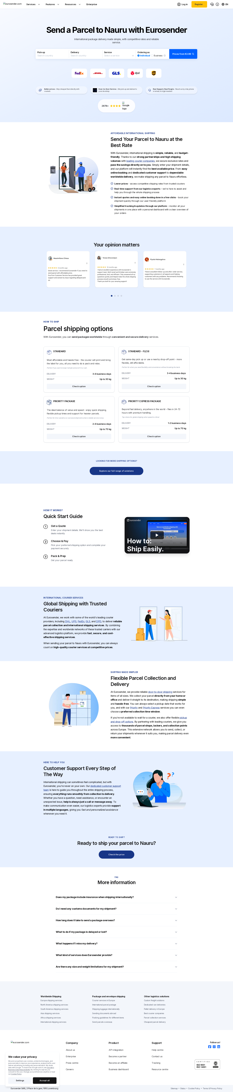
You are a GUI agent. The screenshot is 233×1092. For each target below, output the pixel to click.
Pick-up (41, 52)
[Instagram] (213, 1047)
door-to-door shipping (160, 691)
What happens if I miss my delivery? (76, 943)
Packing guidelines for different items (108, 1017)
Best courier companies (154, 1013)
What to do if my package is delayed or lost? (81, 931)
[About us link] (217, 4)
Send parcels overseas (102, 1022)
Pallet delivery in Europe (154, 1009)
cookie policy (194, 1088)
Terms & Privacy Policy (212, 1088)
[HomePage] (24, 1042)
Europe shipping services (51, 1000)
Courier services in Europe (103, 1000)
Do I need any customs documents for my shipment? (86, 908)
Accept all (45, 1080)
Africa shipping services (51, 1017)
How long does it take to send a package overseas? (85, 920)
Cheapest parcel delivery (155, 1022)
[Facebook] (209, 1047)
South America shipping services (54, 1009)
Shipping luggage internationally (105, 1009)
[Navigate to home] (13, 4)
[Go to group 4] (121, 296)
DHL (67, 621)
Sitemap (174, 1088)
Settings (20, 1080)
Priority (134, 707)
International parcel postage (104, 1005)
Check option (79, 386)
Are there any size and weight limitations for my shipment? (90, 966)
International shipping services (53, 1022)
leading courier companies (140, 161)
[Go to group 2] (115, 296)
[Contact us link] (212, 4)
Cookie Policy (16, 1074)
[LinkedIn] (218, 1047)
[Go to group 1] (111, 296)
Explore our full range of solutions (116, 471)
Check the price (116, 854)
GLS (88, 621)
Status (182, 1088)
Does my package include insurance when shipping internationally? (95, 897)
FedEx (81, 621)
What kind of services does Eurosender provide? (84, 955)
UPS (73, 621)
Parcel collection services (155, 1017)
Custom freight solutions (154, 1000)
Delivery (75, 52)
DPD (98, 621)
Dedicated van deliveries (154, 1005)
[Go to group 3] (118, 296)
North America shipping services (54, 1005)
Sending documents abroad (104, 1013)
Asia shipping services (50, 1013)
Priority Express (151, 707)
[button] (116, 54)
